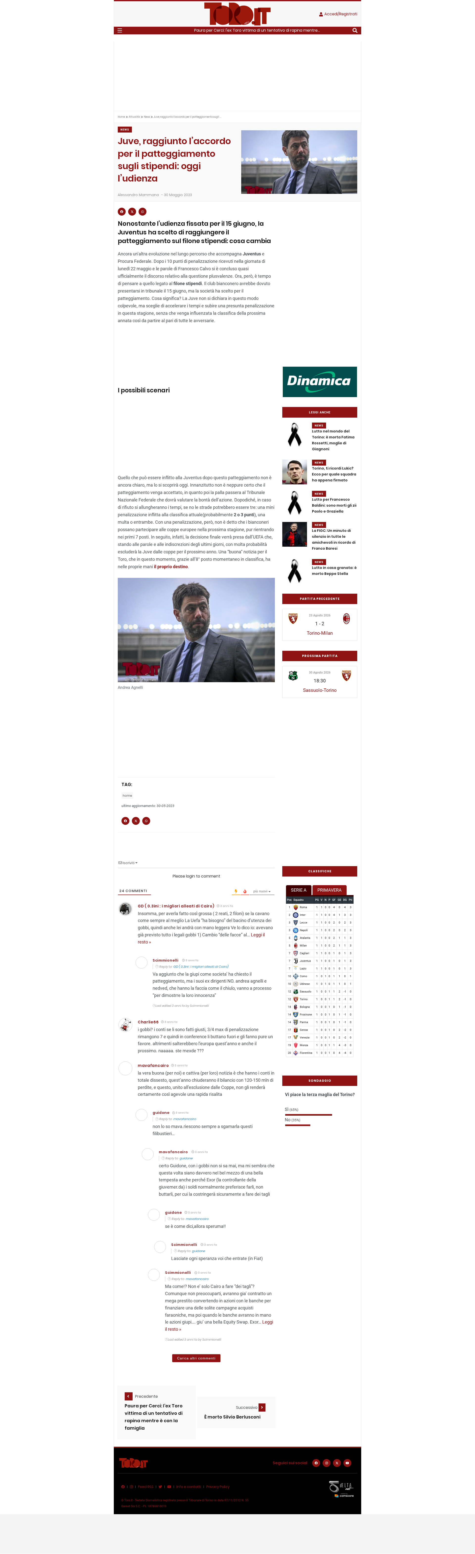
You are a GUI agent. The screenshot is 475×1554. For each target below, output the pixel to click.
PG (317, 899)
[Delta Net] (341, 1489)
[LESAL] (320, 381)
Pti (350, 899)
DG (345, 899)
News (147, 117)
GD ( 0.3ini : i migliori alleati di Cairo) (176, 906)
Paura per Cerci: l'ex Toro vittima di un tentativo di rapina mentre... (257, 30)
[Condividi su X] (132, 212)
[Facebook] (316, 1463)
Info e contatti (188, 1486)
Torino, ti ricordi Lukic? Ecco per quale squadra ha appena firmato (334, 474)
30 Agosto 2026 (320, 672)
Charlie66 (148, 1022)
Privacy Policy (218, 1486)
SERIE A (299, 890)
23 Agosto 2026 (320, 615)
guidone (186, 1158)
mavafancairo (153, 1065)
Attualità (134, 117)
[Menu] (120, 30)
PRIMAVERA (329, 890)
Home (121, 117)
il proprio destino (171, 566)
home (127, 795)
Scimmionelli (165, 960)
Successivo (247, 1407)
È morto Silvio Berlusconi (232, 1417)
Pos (289, 899)
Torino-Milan (320, 633)
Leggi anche (320, 412)
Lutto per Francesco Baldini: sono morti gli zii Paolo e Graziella (334, 505)
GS (339, 899)
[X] (337, 1463)
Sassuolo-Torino (320, 690)
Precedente (146, 1396)
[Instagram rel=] (327, 1463)
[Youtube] (347, 1463)
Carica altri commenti (196, 1358)
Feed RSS (145, 1486)
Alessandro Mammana (138, 194)
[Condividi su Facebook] (122, 212)
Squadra (298, 899)
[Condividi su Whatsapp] (142, 212)
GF (333, 899)
